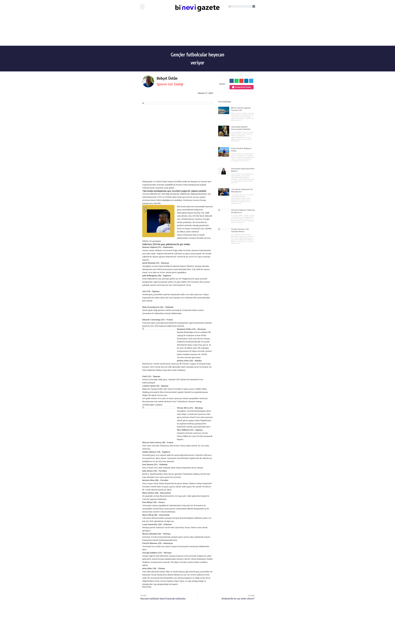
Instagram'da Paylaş (243, 87)
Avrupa (161, 559)
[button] (142, 7)
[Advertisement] (197, 30)
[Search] (253, 6)
